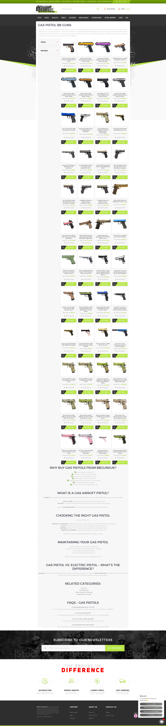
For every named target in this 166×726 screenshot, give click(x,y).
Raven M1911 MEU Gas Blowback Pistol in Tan (120, 201)
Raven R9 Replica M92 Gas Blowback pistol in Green (120, 452)
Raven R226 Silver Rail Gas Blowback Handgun (85, 130)
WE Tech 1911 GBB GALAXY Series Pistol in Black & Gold (86, 95)
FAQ (71, 715)
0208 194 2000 (48, 716)
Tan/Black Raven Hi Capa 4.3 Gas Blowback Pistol (103, 202)
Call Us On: (39, 716)
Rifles (40, 18)
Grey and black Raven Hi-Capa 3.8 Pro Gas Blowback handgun (120, 167)
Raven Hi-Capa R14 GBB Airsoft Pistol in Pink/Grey (86, 452)
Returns (91, 718)
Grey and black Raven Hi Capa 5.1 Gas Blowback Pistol (85, 167)
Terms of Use (93, 715)
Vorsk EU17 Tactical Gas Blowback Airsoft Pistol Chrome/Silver (120, 272)
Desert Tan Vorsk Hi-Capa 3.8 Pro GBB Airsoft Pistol (69, 308)
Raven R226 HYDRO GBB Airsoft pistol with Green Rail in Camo (86, 417)
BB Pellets (55, 18)
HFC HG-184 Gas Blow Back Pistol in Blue (120, 236)
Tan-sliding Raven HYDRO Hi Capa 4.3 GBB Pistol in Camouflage (103, 131)
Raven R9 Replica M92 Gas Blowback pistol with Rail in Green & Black (86, 309)
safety (108, 712)
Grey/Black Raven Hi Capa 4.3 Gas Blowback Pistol (86, 202)
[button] (161, 721)
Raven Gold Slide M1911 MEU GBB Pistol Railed (69, 344)
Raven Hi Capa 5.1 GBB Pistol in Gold (103, 344)
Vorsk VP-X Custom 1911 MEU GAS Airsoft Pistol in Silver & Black (120, 308)
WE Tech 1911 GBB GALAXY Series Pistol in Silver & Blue (69, 95)
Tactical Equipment (110, 18)
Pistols (47, 18)
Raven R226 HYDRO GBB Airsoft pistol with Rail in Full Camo (69, 417)
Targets (63, 18)
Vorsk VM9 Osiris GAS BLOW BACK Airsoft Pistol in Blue (102, 308)
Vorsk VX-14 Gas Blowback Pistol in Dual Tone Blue (120, 345)
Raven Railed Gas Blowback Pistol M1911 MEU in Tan (103, 237)
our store (122, 1)
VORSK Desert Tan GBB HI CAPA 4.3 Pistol (120, 59)
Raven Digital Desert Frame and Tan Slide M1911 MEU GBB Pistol (85, 237)
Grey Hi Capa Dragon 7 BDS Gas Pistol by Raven (69, 167)
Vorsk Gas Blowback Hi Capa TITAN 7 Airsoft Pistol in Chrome (86, 272)
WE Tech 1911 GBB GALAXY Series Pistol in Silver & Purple (103, 60)
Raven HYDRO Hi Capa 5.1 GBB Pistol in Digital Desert (103, 417)
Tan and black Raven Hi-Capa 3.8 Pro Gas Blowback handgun (68, 202)
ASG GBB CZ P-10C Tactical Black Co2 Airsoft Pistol (103, 95)
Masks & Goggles (84, 18)
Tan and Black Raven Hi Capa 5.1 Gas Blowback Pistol (103, 167)
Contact (72, 718)
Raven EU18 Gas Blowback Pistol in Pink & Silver (103, 452)
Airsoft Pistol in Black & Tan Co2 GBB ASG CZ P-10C (69, 60)
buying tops (110, 715)
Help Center (73, 712)
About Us (92, 712)
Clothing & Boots (97, 18)
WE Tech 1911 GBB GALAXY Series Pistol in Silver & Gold (86, 60)
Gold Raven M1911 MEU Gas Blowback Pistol (120, 129)
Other (121, 18)
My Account (111, 9)
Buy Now (70, 70)
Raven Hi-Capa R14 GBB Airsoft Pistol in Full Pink (69, 452)
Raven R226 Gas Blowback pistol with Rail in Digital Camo (120, 417)
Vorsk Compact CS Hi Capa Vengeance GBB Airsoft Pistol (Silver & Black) (103, 272)
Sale (127, 18)
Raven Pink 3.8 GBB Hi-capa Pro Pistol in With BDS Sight (69, 237)
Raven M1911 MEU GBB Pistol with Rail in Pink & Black (86, 345)
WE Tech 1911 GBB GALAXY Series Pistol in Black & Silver (120, 95)
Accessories (72, 18)
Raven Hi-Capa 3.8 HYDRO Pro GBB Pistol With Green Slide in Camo (103, 381)
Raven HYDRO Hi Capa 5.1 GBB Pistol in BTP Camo (86, 380)
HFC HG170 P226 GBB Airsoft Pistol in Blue (68, 129)
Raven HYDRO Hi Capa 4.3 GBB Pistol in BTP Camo (68, 380)
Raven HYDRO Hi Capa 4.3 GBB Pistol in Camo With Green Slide (120, 380)
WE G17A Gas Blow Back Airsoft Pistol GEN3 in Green (69, 272)
